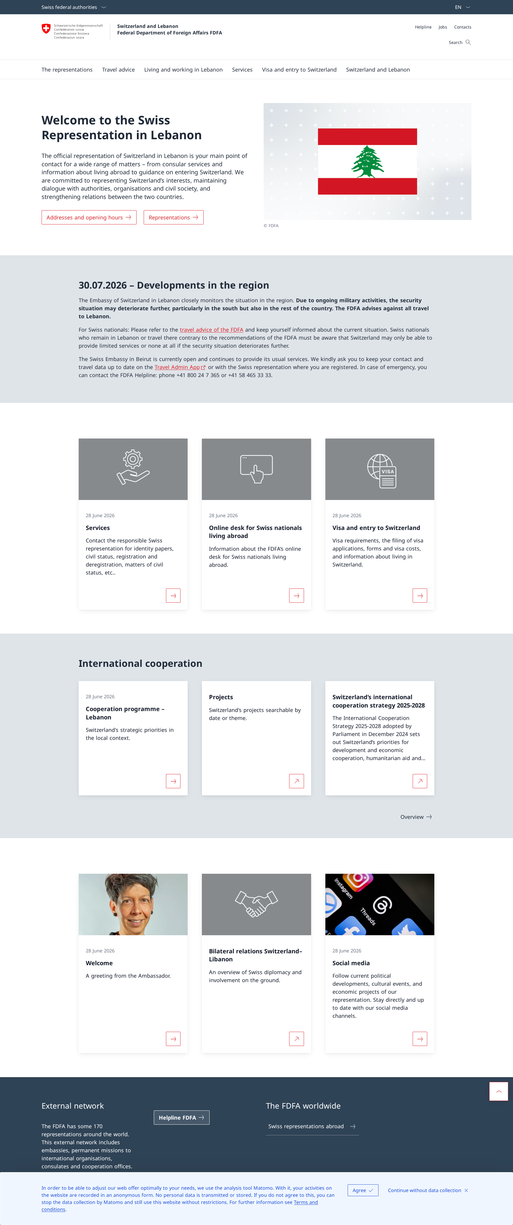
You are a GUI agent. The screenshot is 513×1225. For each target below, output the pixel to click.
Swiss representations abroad (306, 1126)
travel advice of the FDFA (211, 329)
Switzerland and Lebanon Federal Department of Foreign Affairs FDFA (169, 29)
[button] (67, 69)
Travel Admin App (177, 367)
